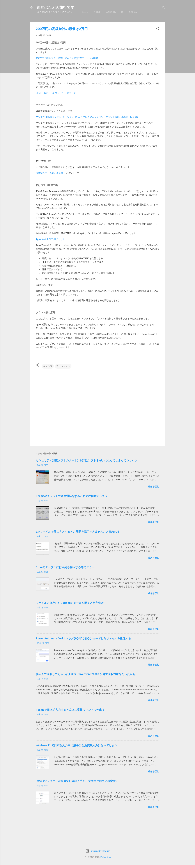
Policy (133, 12)
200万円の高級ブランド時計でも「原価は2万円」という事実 (67, 58)
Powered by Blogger (99, 851)
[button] (157, 29)
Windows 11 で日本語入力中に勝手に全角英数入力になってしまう (76, 745)
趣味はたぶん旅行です (55, 7)
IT (122, 12)
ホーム (85, 12)
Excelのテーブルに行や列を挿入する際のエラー (65, 567)
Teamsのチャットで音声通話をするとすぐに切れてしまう (71, 496)
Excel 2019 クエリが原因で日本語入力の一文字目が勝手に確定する (77, 781)
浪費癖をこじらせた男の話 (49, 173)
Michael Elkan (105, 857)
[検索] (163, 8)
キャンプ (47, 366)
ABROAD (111, 12)
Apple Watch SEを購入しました (52, 239)
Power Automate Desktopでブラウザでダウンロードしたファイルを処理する (83, 638)
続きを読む (153, 486)
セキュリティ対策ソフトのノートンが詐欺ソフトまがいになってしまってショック (86, 460)
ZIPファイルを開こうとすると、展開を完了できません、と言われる (78, 531)
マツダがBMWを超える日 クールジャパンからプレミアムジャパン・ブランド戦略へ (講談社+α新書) (87, 117)
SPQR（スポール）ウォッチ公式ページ (56, 93)
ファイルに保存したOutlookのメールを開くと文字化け (70, 602)
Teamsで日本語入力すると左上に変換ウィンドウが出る (70, 709)
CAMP (97, 12)
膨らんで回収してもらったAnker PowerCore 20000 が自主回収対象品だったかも (85, 674)
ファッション (63, 366)
